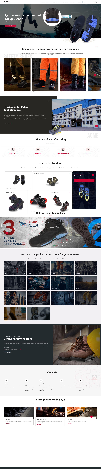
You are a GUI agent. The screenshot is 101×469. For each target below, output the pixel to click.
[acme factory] (97, 126)
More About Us (8, 123)
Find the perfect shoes (10, 23)
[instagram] (12, 35)
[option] (50, 24)
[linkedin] (11, 35)
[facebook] (9, 35)
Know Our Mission (8, 352)
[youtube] (10, 35)
